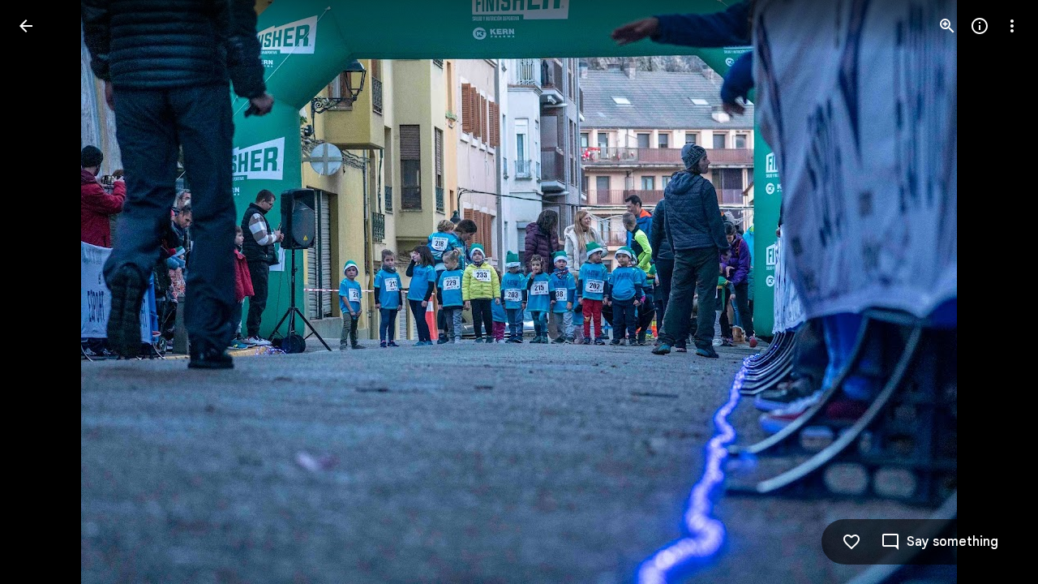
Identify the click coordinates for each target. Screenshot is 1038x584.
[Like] (851, 542)
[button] (45, 292)
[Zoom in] (947, 26)
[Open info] (979, 26)
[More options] (1012, 26)
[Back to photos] (25, 25)
